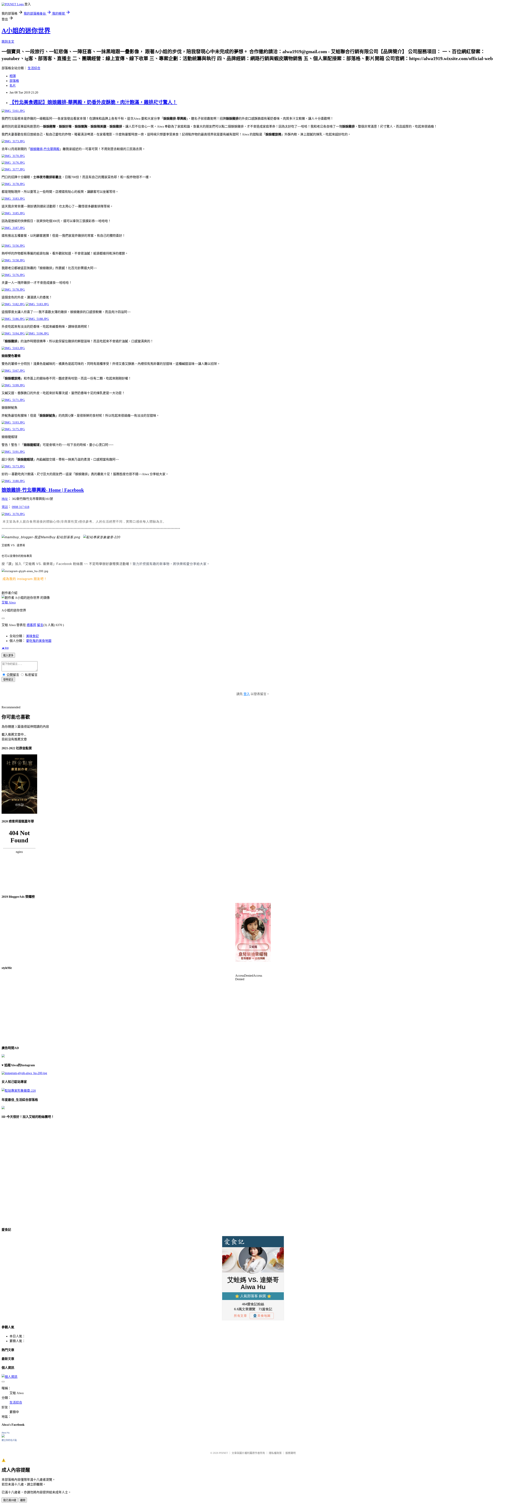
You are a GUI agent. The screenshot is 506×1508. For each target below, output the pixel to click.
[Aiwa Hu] (3, 1436)
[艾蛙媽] (41, 537)
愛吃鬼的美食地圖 (38, 640)
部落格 (14, 80)
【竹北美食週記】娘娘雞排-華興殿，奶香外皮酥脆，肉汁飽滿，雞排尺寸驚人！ (93, 102)
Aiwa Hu (5, 1432)
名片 (12, 85)
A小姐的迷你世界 (26, 30)
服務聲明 (290, 1452)
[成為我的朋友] (25, 571)
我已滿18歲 (9, 1500)
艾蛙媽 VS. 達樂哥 (13, 545)
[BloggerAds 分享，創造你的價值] (253, 915)
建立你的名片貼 (9, 1440)
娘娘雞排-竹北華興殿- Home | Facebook (43, 490)
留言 (40, 625)
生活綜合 (34, 68)
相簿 (12, 76)
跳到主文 (8, 41)
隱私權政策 (275, 1452)
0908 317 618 (20, 507)
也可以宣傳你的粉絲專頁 (17, 555)
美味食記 (32, 636)
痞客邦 (31, 625)
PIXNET (223, 1452)
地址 (5, 498)
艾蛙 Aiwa (9, 602)
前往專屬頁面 (253, 932)
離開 (22, 1500)
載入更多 (8, 655)
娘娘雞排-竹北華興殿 (44, 149)
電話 (5, 507)
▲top (5, 647)
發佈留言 (8, 679)
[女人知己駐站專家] (101, 537)
